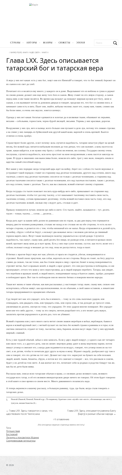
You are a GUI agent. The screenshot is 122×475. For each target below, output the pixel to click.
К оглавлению (61, 419)
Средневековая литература (20, 440)
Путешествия (13, 431)
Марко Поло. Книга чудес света (25, 52)
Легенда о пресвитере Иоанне (22, 437)
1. (7, 399)
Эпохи (80, 42)
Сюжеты (64, 42)
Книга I (45, 52)
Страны (15, 42)
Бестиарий (11, 434)
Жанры (48, 42)
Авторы (31, 42)
